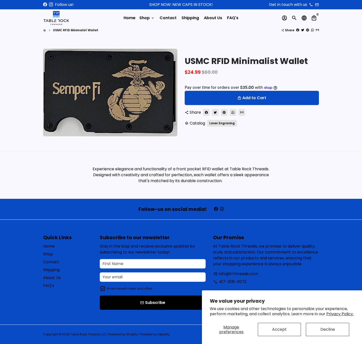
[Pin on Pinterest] (307, 30)
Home (129, 18)
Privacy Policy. (340, 314)
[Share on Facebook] (297, 30)
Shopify (132, 334)
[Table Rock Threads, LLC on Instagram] (51, 4)
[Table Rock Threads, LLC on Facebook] (45, 4)
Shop (147, 18)
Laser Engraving (222, 123)
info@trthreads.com (236, 274)
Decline (327, 329)
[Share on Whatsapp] (312, 30)
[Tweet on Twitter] (302, 30)
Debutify (164, 334)
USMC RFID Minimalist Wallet (75, 30)
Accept (279, 329)
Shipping (190, 18)
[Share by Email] (317, 30)
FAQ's (232, 18)
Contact (168, 18)
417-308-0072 (230, 281)
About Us (213, 18)
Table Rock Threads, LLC (88, 334)
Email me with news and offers (129, 288)
